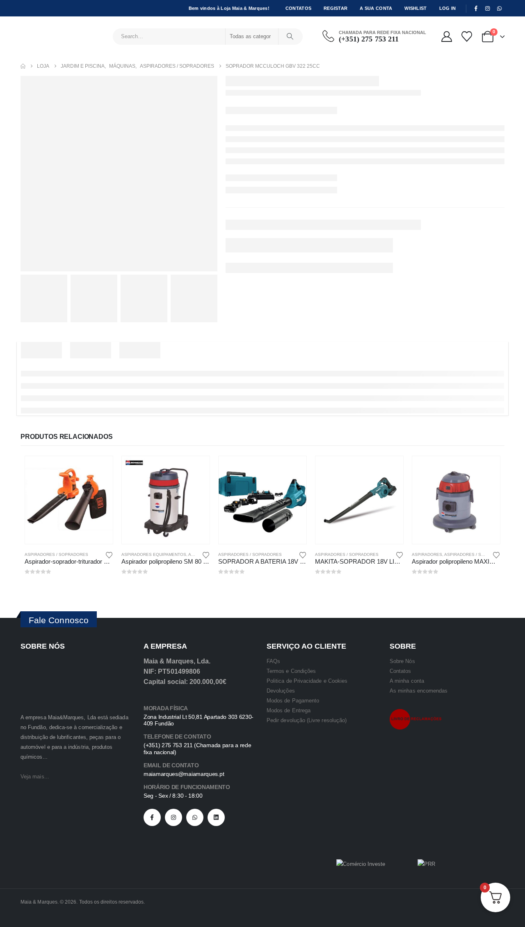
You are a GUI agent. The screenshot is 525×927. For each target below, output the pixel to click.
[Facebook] (475, 8)
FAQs (273, 661)
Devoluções (281, 691)
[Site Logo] (43, 36)
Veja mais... (35, 776)
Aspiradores (427, 554)
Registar (335, 8)
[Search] (290, 36)
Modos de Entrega (288, 710)
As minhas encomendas (418, 691)
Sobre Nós (402, 661)
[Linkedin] (216, 817)
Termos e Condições (291, 671)
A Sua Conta (376, 8)
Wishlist (415, 8)
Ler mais (99, 469)
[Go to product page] (69, 500)
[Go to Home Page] (23, 66)
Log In (447, 8)
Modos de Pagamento (293, 701)
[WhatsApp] (499, 8)
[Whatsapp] (194, 817)
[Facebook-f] (152, 817)
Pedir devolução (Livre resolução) (307, 720)
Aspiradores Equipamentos (153, 554)
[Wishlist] (466, 36)
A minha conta (407, 681)
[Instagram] (487, 8)
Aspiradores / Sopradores (56, 554)
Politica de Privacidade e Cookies (307, 681)
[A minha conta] (446, 36)
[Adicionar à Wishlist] (109, 554)
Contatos (298, 8)
